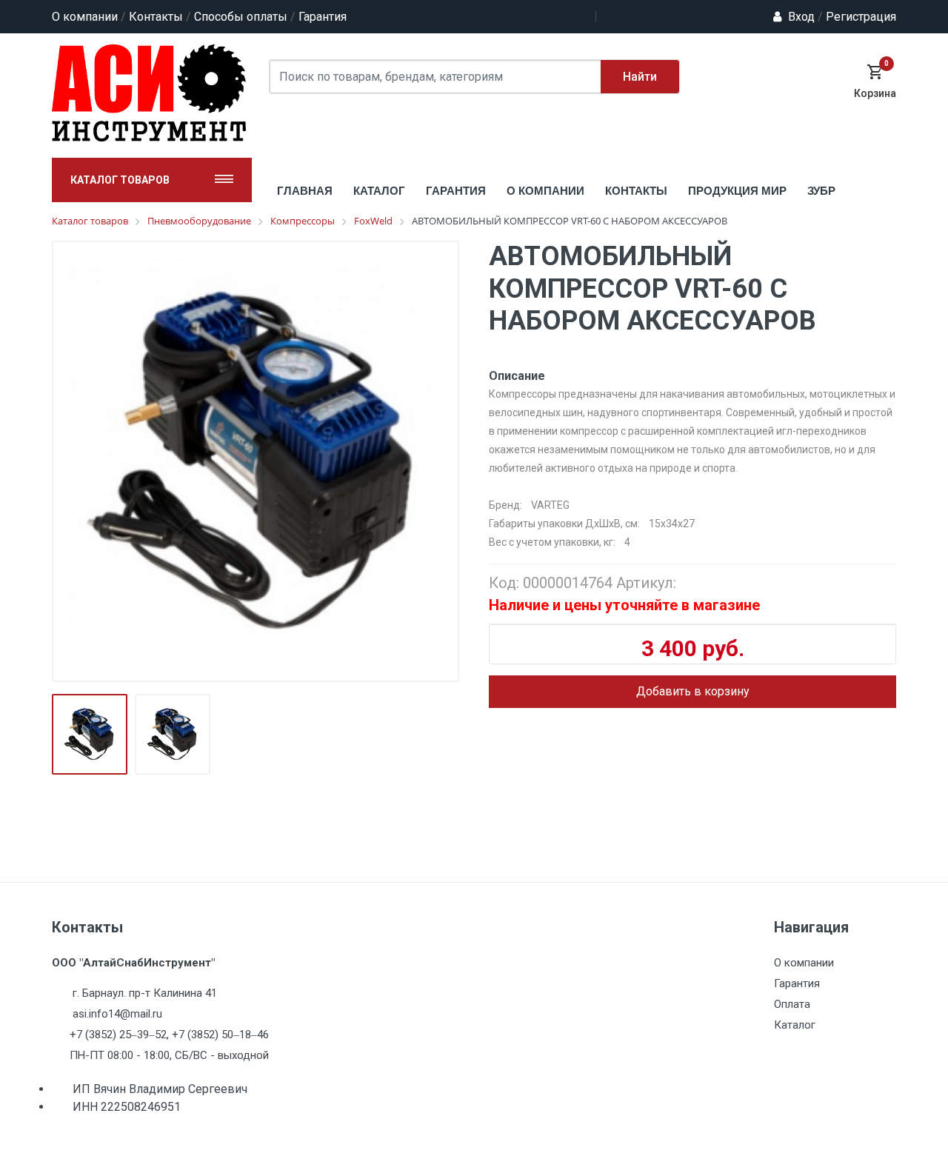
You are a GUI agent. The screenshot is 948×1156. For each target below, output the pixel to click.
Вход (801, 17)
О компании (85, 17)
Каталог (794, 1025)
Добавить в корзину (693, 691)
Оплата (792, 1004)
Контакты (156, 17)
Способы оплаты (240, 17)
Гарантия (322, 17)
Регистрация (857, 17)
